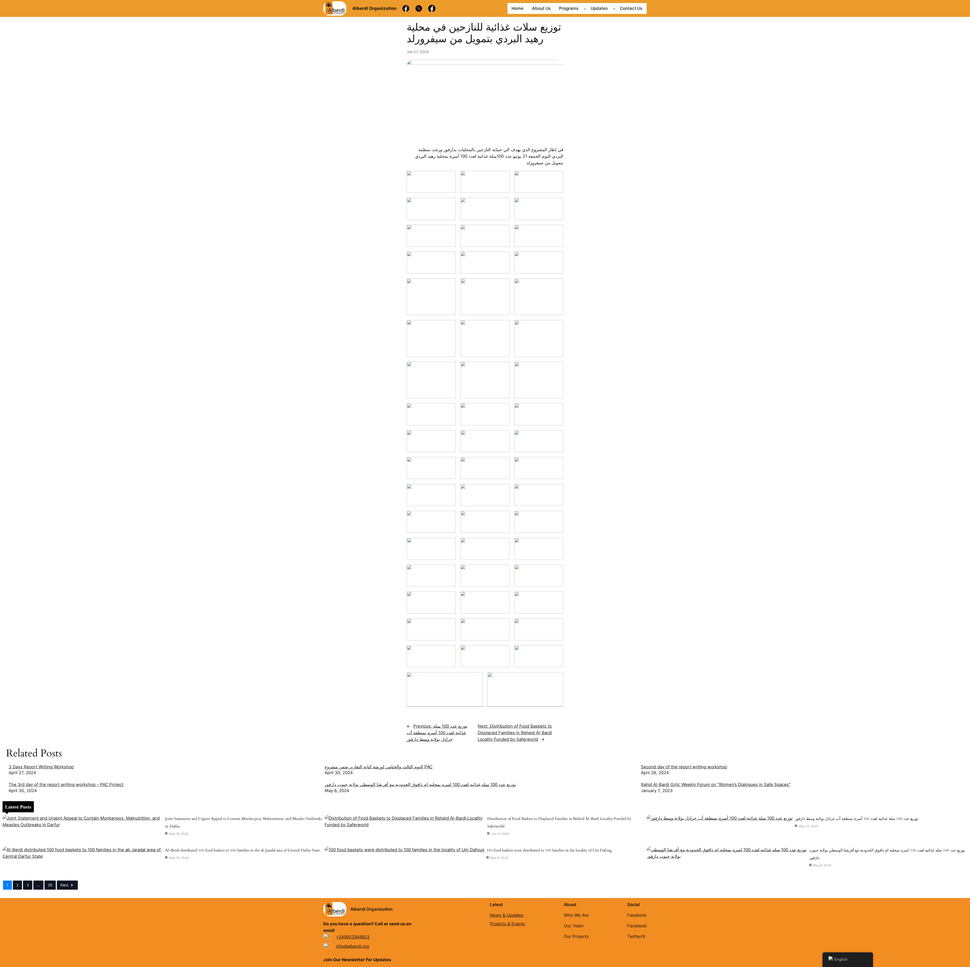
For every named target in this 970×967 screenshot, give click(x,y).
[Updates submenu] (614, 8)
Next (64, 885)
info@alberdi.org (352, 946)
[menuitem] (164, 770)
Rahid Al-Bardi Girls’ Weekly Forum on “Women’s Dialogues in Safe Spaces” (715, 784)
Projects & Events (507, 923)
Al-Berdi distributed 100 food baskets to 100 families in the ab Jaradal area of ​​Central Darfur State (242, 850)
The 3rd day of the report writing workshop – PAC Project (66, 784)
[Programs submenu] (585, 8)
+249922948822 (353, 936)
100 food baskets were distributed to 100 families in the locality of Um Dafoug (549, 850)
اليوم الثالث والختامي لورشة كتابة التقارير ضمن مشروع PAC (378, 766)
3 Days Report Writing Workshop (41, 766)
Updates (599, 8)
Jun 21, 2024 (418, 52)
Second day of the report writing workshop (684, 766)
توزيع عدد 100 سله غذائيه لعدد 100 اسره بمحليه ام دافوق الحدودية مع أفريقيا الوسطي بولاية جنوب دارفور (420, 784)
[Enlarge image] (449, 177)
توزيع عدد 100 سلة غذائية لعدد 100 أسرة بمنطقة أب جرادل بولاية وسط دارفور (856, 818)
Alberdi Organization (371, 909)
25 (50, 885)
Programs (568, 8)
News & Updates (506, 915)
